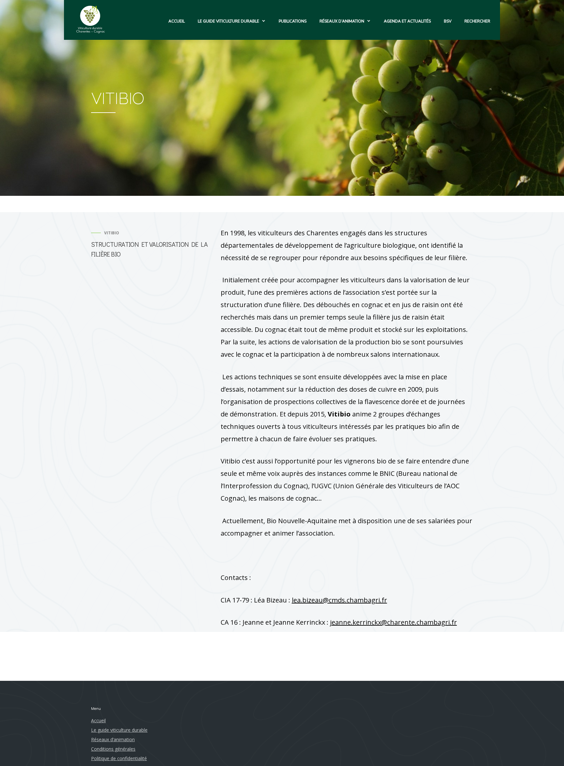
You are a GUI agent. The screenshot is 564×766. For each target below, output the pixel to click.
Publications (292, 21)
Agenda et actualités (407, 21)
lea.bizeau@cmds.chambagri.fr (339, 600)
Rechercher (477, 21)
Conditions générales (113, 749)
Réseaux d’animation (342, 21)
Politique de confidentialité (119, 758)
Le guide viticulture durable (228, 21)
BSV (447, 21)
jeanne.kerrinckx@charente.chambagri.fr (393, 622)
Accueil (176, 21)
